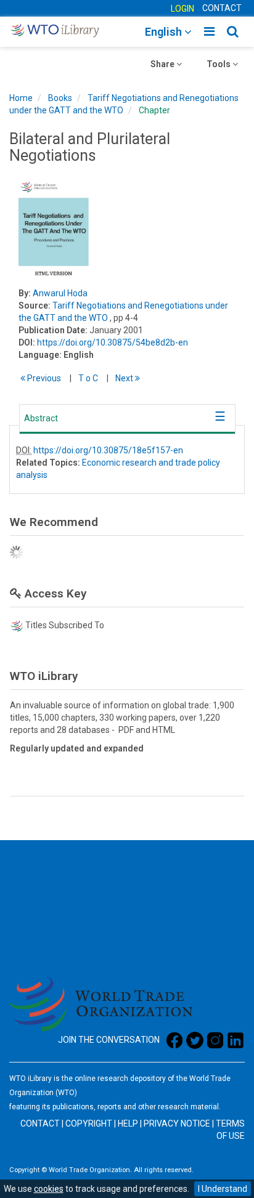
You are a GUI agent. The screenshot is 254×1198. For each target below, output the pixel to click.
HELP (128, 1123)
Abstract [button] (41, 418)
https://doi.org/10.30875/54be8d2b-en (112, 342)
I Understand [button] (222, 1189)
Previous (43, 378)
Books (60, 98)
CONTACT (222, 8)
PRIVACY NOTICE (177, 1123)
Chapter (154, 110)
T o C (88, 378)
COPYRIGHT (88, 1123)
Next (125, 378)
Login (182, 9)
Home (21, 98)
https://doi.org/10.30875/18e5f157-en (108, 450)
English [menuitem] (164, 31)
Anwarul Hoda (60, 293)
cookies (48, 1189)
